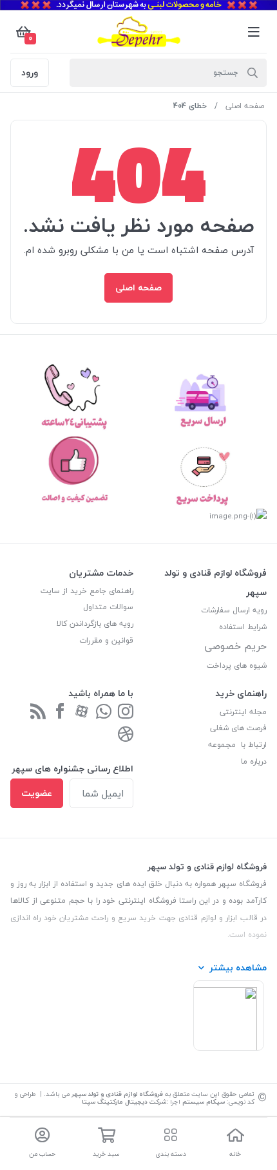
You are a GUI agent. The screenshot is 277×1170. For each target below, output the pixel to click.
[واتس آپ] (103, 712)
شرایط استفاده (241, 627)
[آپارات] (82, 712)
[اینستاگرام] (125, 712)
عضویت (36, 793)
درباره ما (254, 761)
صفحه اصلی (244, 106)
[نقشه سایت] (38, 712)
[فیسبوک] (60, 712)
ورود (29, 72)
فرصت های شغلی (238, 728)
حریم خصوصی (235, 646)
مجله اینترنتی (243, 712)
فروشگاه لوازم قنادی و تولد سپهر (117, 1093)
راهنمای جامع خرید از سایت (87, 591)
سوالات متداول (108, 607)
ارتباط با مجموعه (237, 744)
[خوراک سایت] (125, 735)
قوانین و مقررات (106, 640)
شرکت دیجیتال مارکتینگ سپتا (124, 1101)
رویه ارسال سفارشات (234, 610)
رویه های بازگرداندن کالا (95, 623)
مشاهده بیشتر (238, 967)
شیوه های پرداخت (237, 665)
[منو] (254, 31)
